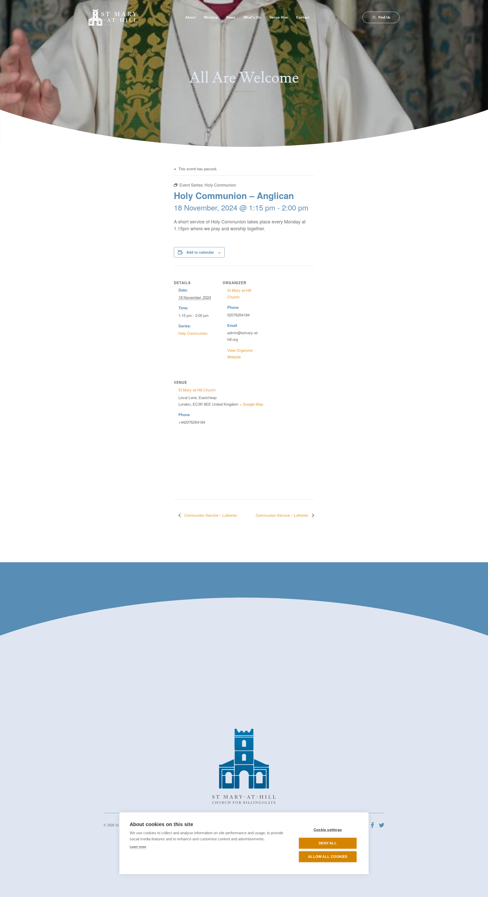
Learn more (138, 847)
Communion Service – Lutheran (210, 515)
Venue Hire (278, 17)
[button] (372, 826)
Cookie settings (328, 830)
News (230, 17)
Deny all (328, 843)
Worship (211, 17)
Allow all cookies (327, 857)
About (190, 17)
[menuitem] (190, 17)
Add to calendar (200, 252)
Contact (302, 17)
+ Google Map (251, 404)
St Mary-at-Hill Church (197, 389)
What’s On (252, 17)
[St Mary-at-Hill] (112, 17)
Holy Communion (192, 333)
